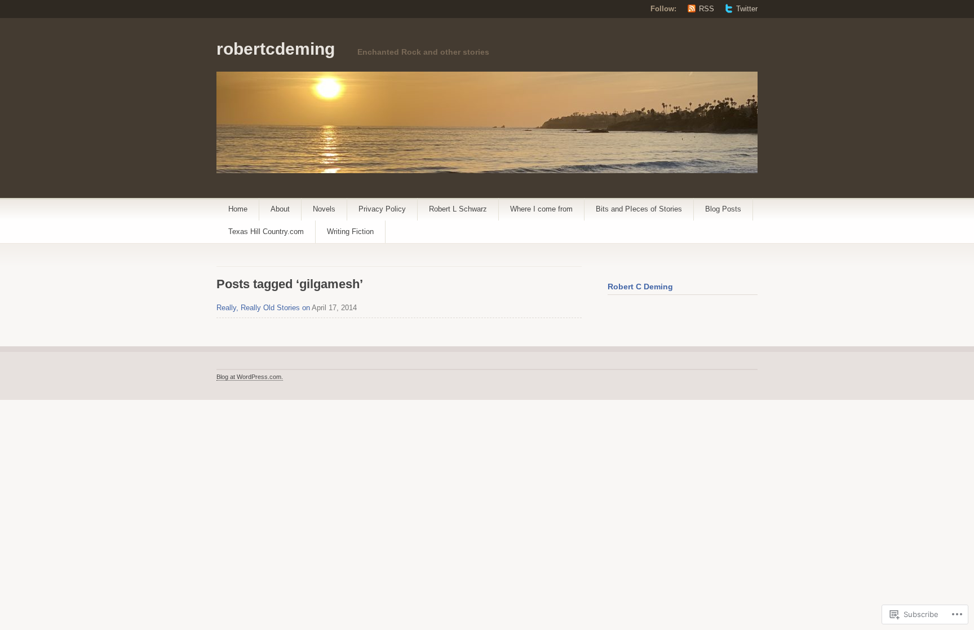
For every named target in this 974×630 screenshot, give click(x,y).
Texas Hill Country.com (266, 231)
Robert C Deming (640, 286)
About (280, 209)
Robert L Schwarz (458, 209)
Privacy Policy (382, 209)
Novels (324, 209)
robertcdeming (275, 48)
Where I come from (541, 209)
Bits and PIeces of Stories (639, 209)
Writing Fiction (350, 231)
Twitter (747, 9)
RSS (706, 9)
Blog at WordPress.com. (249, 376)
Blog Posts (723, 209)
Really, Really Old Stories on (263, 307)
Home (237, 209)
